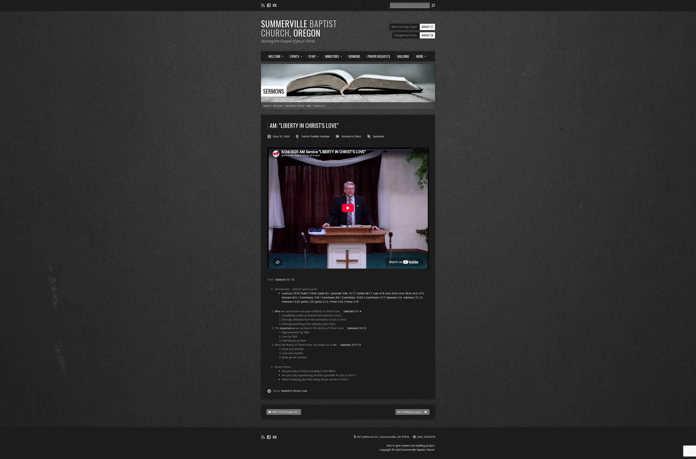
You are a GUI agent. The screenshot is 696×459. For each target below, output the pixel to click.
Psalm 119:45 (308, 293)
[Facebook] (269, 5)
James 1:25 (307, 301)
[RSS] (263, 5)
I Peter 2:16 (336, 301)
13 (420, 297)
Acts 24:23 (392, 293)
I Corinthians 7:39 (309, 297)
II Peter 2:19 (351, 301)
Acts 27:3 (418, 293)
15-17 (352, 293)
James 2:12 (321, 301)
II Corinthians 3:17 (374, 297)
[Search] (433, 5)
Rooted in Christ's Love (294, 390)
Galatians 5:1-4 (352, 311)
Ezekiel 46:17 (364, 293)
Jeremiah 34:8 (339, 293)
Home (266, 105)
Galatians (378, 136)
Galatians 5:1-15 (284, 279)
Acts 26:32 (405, 293)
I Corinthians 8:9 (329, 297)
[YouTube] (274, 5)
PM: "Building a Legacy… (410, 412)
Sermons (273, 91)
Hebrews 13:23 (291, 301)
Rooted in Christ (295, 105)
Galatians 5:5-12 (356, 328)
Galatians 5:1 (411, 297)
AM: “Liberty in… (316, 105)
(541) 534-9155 (426, 437)
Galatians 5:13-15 (350, 344)
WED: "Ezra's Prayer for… (285, 412)
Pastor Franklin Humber (315, 136)
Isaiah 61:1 (324, 293)
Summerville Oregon (299, 28)
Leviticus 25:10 (290, 293)
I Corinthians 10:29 (351, 297)
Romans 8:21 (289, 297)
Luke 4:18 (378, 293)
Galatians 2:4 (393, 297)
